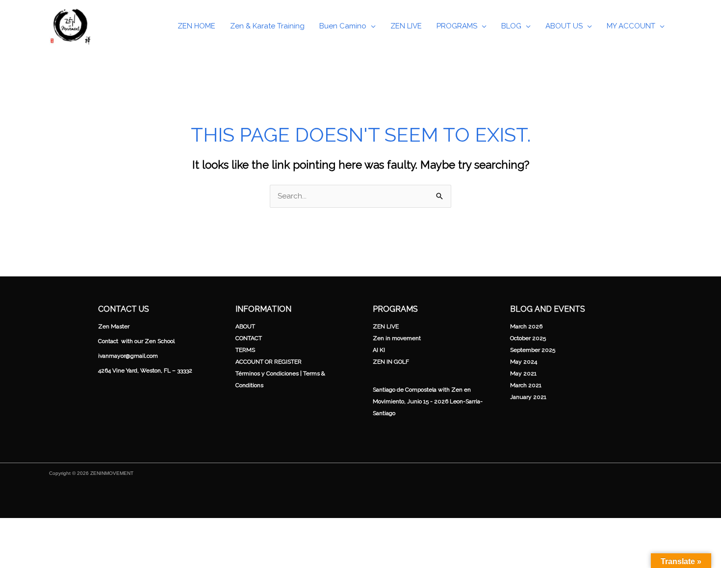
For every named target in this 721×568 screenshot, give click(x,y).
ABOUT (245, 326)
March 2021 (525, 385)
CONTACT (248, 338)
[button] (371, 26)
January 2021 (528, 397)
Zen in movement (397, 338)
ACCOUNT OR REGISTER (268, 361)
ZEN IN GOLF (391, 361)
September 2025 (532, 349)
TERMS (245, 349)
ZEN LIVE (386, 326)
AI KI (379, 349)
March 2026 (526, 326)
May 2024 (523, 361)
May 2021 (523, 373)
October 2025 (528, 338)
